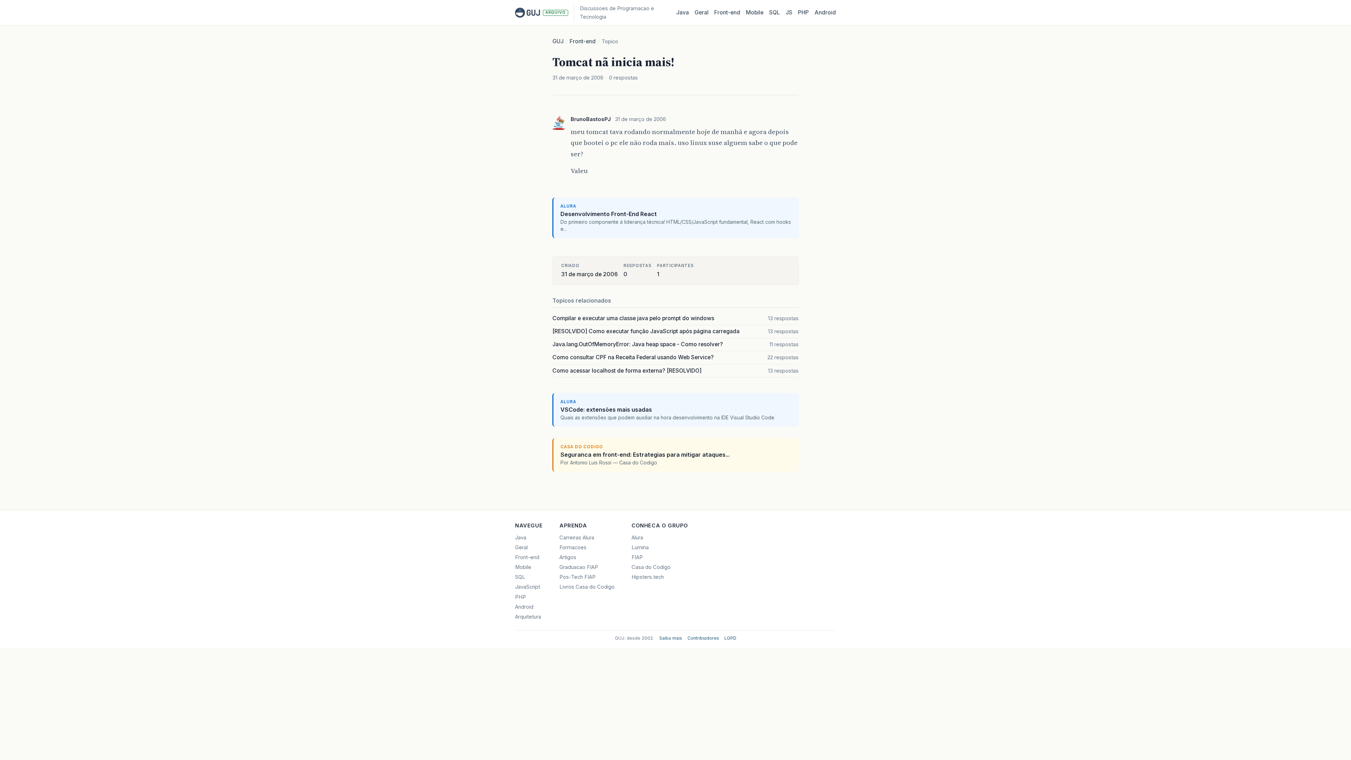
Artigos (567, 557)
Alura (637, 537)
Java (682, 12)
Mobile (754, 12)
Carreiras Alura (576, 537)
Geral (701, 12)
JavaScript (527, 587)
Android (825, 12)
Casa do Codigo (651, 567)
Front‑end (727, 12)
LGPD (730, 638)
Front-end (583, 41)
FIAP (637, 557)
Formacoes (572, 547)
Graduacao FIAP (578, 567)
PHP (803, 12)
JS (789, 12)
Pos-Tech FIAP (577, 577)
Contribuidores (703, 638)
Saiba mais (670, 638)
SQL (774, 12)
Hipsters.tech (648, 577)
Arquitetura (528, 617)
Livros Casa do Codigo (587, 587)
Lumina (640, 547)
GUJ (558, 41)
